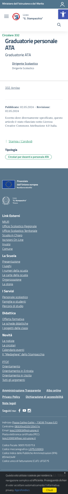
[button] (63, 14)
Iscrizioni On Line (12, 239)
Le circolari (8, 345)
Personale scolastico (15, 297)
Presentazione (11, 261)
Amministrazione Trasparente (21, 390)
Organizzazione (11, 279)
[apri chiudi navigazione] (6, 16)
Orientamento (11, 366)
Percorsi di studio (12, 306)
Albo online (53, 390)
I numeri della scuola (15, 270)
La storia (7, 284)
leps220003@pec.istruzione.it (19, 438)
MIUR (5, 221)
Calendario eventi (13, 349)
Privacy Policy (11, 396)
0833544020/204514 (27, 426)
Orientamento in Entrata (17, 371)
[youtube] (24, 410)
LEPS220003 (36, 449)
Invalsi (6, 244)
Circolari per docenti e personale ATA (28, 157)
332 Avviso (12, 88)
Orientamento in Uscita (17, 375)
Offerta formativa (13, 319)
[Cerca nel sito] (59, 25)
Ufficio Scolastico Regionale (19, 226)
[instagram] (29, 410)
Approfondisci (22, 490)
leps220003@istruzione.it (24, 430)
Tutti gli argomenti (13, 380)
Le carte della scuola (15, 275)
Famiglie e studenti (14, 301)
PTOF (5, 362)
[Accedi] (62, 4)
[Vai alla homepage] (16, 16)
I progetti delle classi (15, 328)
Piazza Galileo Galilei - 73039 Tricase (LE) (34, 422)
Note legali (9, 403)
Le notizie (8, 340)
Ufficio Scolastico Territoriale (19, 230)
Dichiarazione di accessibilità (44, 396)
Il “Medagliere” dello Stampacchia (23, 354)
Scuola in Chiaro (12, 235)
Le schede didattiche (15, 323)
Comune (7, 248)
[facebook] (19, 410)
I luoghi (6, 266)
